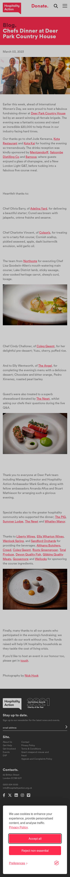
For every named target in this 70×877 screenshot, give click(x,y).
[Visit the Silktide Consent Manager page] (56, 863)
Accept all (35, 838)
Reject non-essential (35, 850)
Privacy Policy (18, 827)
